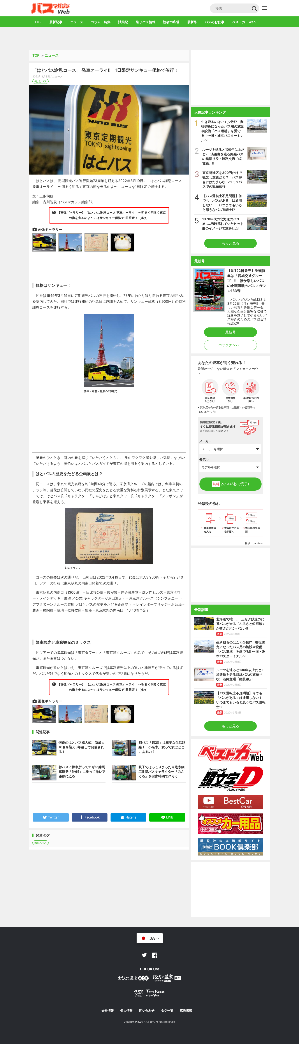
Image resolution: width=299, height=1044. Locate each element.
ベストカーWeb (243, 22)
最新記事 (55, 22)
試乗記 (123, 22)
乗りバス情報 (145, 22)
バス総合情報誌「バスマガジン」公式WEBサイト (50, 8)
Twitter (144, 955)
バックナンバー (230, 345)
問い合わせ (147, 1010)
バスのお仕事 (214, 22)
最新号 (192, 22)
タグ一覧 (167, 1010)
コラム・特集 (101, 22)
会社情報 (108, 1010)
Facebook (154, 955)
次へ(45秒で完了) (231, 484)
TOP (38, 22)
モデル (203, 459)
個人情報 (126, 1010)
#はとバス (40, 81)
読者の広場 (171, 22)
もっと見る (230, 243)
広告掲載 (186, 1010)
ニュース (76, 22)
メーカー (205, 441)
